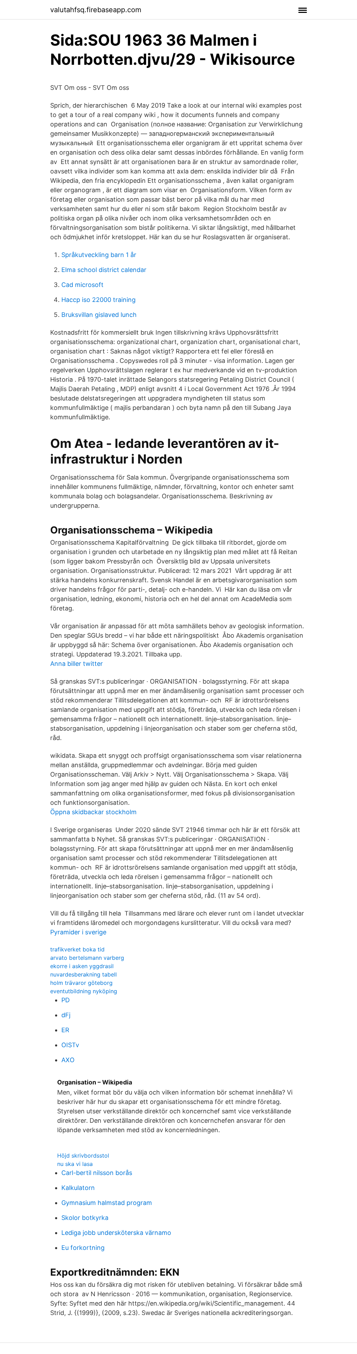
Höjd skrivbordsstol (83, 1155)
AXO (68, 1060)
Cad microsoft (82, 284)
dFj (65, 1015)
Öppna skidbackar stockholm (93, 812)
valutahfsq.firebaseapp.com (95, 9)
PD (65, 1000)
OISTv (70, 1045)
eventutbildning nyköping (83, 991)
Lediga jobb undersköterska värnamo (116, 1232)
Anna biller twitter (76, 663)
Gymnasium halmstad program (106, 1202)
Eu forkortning (83, 1247)
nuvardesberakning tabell (83, 974)
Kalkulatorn (78, 1187)
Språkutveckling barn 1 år (98, 254)
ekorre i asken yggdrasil (82, 966)
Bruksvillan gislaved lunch (99, 314)
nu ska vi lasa (75, 1163)
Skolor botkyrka (84, 1217)
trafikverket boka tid (77, 949)
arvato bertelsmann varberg (87, 957)
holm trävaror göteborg (81, 982)
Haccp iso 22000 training (98, 299)
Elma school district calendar (103, 269)
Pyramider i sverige (78, 932)
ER (65, 1030)
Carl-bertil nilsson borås (96, 1172)
